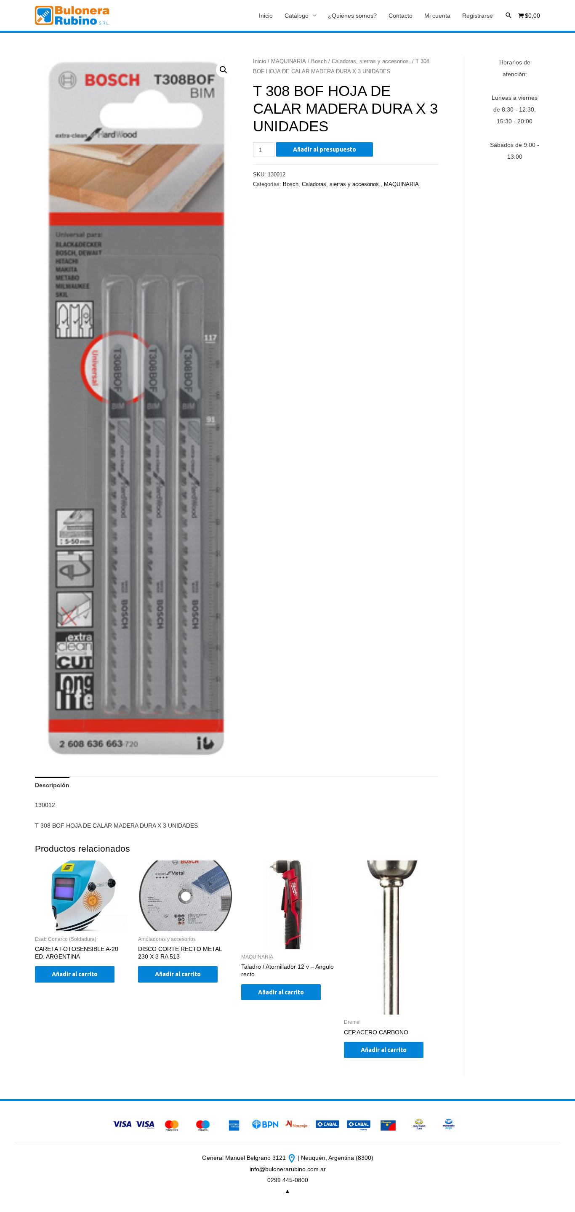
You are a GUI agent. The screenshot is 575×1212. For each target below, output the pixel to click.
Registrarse (477, 15)
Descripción (52, 785)
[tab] (52, 785)
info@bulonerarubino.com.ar (288, 1169)
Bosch (319, 61)
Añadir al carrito (75, 974)
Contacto (401, 15)
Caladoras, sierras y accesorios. (371, 61)
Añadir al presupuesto (324, 149)
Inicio (266, 15)
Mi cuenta (437, 15)
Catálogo (297, 15)
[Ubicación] (293, 1157)
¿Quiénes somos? (352, 15)
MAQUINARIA (288, 61)
